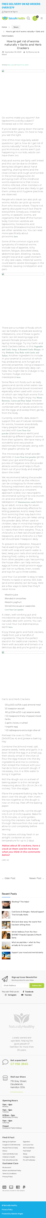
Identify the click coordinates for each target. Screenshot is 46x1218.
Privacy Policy (7, 1177)
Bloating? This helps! (20, 902)
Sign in (15, 12)
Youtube (28, 995)
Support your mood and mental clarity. (27, 952)
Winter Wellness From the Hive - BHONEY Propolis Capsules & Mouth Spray (26, 935)
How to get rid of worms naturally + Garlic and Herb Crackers (23, 45)
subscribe (36, 985)
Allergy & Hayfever (9, 1142)
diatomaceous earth (27, 502)
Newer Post (35, 878)
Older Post (10, 878)
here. (11, 627)
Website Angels (17, 1214)
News (16, 27)
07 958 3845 (19, 1064)
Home (4, 27)
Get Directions (17, 1092)
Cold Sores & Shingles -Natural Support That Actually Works (28, 913)
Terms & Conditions (9, 1173)
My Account (6, 1167)
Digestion (26, 1142)
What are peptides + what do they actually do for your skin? (26, 943)
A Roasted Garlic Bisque (29, 349)
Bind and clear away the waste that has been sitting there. (26, 923)
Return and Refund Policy (11, 1170)
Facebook (29, 992)
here (16, 236)
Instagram (11, 995)
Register (7, 12)
